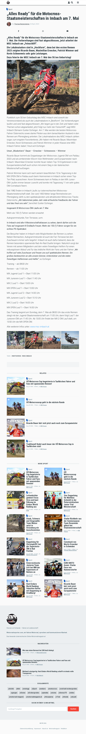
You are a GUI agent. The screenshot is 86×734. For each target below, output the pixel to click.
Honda (66, 697)
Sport (10, 9)
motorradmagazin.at (34, 697)
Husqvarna (49, 697)
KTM (27, 510)
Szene (23, 693)
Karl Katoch (40, 675)
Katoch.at (45, 728)
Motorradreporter (41, 652)
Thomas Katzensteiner (21, 24)
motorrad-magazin (17, 697)
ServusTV (63, 693)
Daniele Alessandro (31, 555)
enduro (43, 689)
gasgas (14, 693)
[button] (18, 31)
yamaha (45, 693)
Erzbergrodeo (34, 693)
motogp (26, 689)
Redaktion (64, 728)
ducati (74, 697)
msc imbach (27, 356)
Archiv (11, 689)
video (72, 693)
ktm (18, 689)
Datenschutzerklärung (26, 728)
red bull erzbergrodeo (69, 689)
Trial (58, 697)
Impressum (37, 728)
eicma (54, 693)
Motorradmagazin (54, 728)
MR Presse (43, 386)
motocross (17, 356)
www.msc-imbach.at (39, 326)
